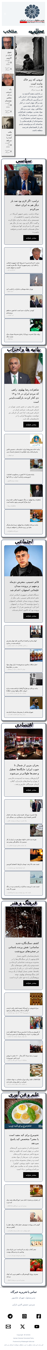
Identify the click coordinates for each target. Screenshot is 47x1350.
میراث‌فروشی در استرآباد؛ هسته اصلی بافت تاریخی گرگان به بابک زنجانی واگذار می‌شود (22, 1009)
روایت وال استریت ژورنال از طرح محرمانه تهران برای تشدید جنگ (23, 335)
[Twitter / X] (22, 1326)
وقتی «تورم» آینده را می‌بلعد (9, 136)
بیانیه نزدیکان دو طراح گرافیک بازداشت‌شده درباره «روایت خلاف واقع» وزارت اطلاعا (22, 690)
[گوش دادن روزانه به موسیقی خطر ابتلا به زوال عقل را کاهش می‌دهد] (36, 1215)
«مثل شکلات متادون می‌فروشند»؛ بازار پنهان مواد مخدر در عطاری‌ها (21, 666)
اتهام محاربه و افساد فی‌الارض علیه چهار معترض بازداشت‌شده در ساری (21, 642)
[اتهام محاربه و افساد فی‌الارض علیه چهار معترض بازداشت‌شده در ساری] (36, 632)
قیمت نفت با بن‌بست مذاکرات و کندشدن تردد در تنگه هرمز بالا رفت (23, 888)
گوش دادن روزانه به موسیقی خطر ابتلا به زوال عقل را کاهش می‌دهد (23, 1226)
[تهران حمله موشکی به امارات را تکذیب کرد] (36, 280)
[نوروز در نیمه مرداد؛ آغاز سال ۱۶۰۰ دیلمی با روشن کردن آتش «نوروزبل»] (36, 1046)
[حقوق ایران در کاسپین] (7, 43)
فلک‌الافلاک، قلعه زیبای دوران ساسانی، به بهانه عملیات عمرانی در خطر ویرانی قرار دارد (23, 1081)
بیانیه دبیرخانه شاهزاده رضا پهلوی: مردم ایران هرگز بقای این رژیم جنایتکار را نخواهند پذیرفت (22, 526)
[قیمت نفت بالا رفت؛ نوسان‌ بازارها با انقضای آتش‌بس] (36, 855)
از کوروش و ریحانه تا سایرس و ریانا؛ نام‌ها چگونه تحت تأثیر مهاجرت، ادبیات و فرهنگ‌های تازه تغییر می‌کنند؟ (23, 1033)
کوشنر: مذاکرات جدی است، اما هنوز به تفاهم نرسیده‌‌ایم (20, 312)
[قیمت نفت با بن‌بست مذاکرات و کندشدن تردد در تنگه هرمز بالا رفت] (36, 877)
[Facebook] (38, 1316)
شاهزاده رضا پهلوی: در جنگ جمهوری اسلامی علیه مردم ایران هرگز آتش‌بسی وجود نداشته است (24, 501)
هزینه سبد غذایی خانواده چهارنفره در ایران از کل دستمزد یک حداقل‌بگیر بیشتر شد (21, 841)
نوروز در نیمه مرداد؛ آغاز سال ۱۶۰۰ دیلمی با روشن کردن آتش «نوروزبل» (21, 1057)
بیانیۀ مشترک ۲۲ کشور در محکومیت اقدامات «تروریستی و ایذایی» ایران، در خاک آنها (20, 476)
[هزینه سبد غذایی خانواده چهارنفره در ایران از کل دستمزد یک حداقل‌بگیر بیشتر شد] (36, 830)
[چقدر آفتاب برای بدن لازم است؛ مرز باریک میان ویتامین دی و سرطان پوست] (36, 1240)
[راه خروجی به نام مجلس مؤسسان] (7, 80)
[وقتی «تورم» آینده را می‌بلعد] (7, 122)
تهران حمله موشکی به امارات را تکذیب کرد (19, 289)
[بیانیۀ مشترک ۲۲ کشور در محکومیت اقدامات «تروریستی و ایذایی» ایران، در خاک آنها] (36, 465)
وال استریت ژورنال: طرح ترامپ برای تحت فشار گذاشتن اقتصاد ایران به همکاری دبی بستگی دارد (22, 816)
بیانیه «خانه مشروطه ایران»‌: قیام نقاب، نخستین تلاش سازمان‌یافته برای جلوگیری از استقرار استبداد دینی (23, 451)
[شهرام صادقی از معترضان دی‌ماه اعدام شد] (36, 703)
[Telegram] (10, 1316)
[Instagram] (24, 1316)
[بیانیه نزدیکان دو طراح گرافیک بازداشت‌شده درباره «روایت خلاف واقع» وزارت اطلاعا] (36, 679)
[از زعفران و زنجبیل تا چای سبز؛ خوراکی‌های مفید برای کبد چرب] (36, 1191)
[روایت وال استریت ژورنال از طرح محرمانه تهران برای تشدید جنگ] (36, 325)
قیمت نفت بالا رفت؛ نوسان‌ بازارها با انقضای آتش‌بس (23, 864)
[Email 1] (8, 1326)
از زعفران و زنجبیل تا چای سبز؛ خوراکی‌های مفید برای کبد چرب (23, 1201)
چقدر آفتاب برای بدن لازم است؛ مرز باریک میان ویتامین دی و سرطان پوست (21, 1251)
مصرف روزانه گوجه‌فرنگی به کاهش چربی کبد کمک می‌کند (22, 1275)
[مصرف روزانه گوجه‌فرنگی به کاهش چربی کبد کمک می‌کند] (36, 1265)
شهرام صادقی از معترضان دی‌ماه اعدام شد (19, 712)
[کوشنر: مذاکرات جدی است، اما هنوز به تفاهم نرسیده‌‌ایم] (36, 301)
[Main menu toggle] (5, 14)
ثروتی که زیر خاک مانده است (32, 81)
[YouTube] (37, 1326)
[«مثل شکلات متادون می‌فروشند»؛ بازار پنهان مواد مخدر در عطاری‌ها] (36, 655)
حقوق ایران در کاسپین (9, 55)
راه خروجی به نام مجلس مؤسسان (8, 95)
